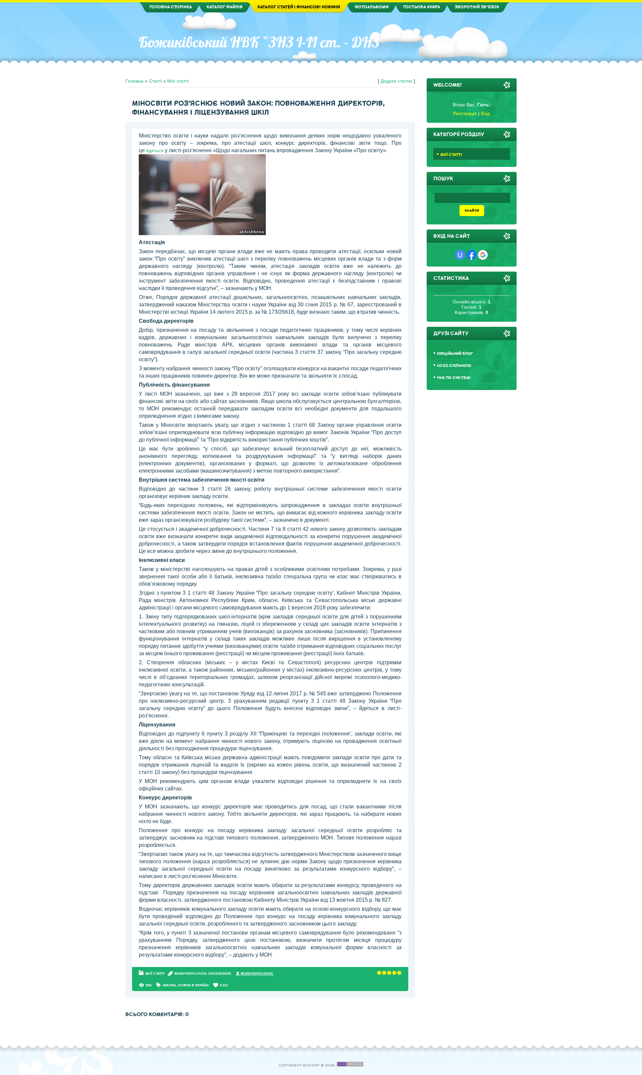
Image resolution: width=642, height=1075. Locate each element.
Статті (155, 81)
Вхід (485, 113)
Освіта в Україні (193, 985)
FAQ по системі (453, 377)
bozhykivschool (191, 973)
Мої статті (178, 81)
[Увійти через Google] (483, 255)
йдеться (155, 150)
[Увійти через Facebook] (471, 255)
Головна (134, 81)
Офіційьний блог (455, 353)
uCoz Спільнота (454, 365)
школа (169, 985)
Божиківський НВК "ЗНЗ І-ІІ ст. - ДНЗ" (262, 42)
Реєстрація (465, 113)
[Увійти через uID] (460, 255)
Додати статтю (396, 81)
